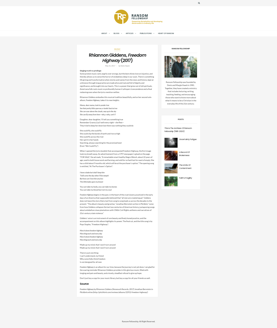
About (104, 33)
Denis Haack (125, 66)
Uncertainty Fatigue (187, 139)
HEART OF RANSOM (166, 33)
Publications (146, 33)
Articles (129, 33)
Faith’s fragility (185, 178)
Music (117, 49)
